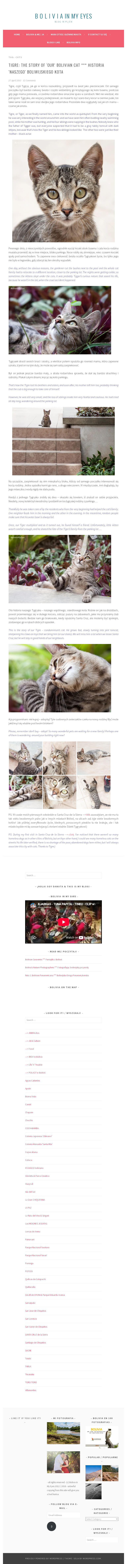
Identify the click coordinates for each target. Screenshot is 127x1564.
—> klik (87, 814)
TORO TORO (31, 1382)
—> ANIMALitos (32, 1032)
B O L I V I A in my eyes (63, 15)
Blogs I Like (53, 42)
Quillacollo (30, 1286)
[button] (26, 758)
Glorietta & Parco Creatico (37, 1175)
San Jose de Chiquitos (35, 1310)
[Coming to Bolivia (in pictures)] (93, 1491)
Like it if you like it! (26, 1418)
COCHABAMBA (32, 1128)
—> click (69, 834)
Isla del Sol (30, 1191)
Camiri (28, 1104)
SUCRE (28, 1350)
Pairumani (29, 1239)
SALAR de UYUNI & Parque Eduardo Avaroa (45, 1294)
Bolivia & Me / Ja (35, 34)
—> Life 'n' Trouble (33, 1064)
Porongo (29, 1263)
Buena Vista (30, 1096)
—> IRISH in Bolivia (33, 1056)
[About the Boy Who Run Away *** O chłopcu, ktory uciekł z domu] (93, 1474)
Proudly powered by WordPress (43, 1558)
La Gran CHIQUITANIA (35, 1199)
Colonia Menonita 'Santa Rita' (38, 1144)
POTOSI (29, 1271)
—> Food (29, 1048)
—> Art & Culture (32, 1040)
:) (51, 1526)
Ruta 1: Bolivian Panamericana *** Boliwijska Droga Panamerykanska (57, 975)
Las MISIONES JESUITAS (36, 1223)
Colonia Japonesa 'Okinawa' (38, 1136)
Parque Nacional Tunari (36, 1255)
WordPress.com (92, 1558)
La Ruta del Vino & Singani (37, 1215)
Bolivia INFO (73, 42)
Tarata (28, 1358)
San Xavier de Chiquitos (36, 1326)
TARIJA (28, 1366)
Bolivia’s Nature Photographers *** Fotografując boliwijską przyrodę (57, 967)
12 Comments (29, 80)
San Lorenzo (31, 1318)
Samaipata (30, 1302)
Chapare (29, 1112)
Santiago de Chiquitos (35, 1342)
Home (17, 34)
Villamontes (30, 1390)
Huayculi (29, 1183)
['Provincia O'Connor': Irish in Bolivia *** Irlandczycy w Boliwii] (110, 1474)
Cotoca (28, 1160)
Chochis (29, 1120)
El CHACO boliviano (34, 1167)
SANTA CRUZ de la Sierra (36, 1334)
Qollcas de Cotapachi (35, 1279)
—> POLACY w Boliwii (35, 1072)
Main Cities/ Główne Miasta (66, 34)
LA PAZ (28, 1207)
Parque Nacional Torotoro (37, 1247)
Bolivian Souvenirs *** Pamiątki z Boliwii (43, 959)
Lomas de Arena (32, 1231)
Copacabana (31, 1152)
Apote (28, 1088)
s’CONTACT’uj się (97, 34)
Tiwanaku (29, 1374)
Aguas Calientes (32, 1080)
